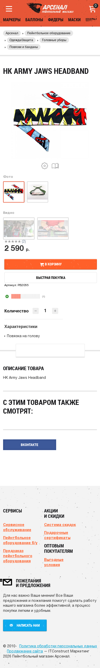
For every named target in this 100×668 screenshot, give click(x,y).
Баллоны (34, 19)
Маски (74, 19)
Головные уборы (54, 40)
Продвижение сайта (25, 651)
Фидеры (55, 19)
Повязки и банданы (23, 47)
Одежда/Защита (21, 40)
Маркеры (12, 19)
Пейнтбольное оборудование (49, 33)
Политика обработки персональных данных (58, 646)
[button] (55, 311)
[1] (6, 241)
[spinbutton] (45, 310)
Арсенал (12, 33)
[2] (9, 241)
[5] (19, 241)
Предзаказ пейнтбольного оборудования (17, 555)
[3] (12, 241)
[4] (16, 241)
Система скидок (60, 524)
